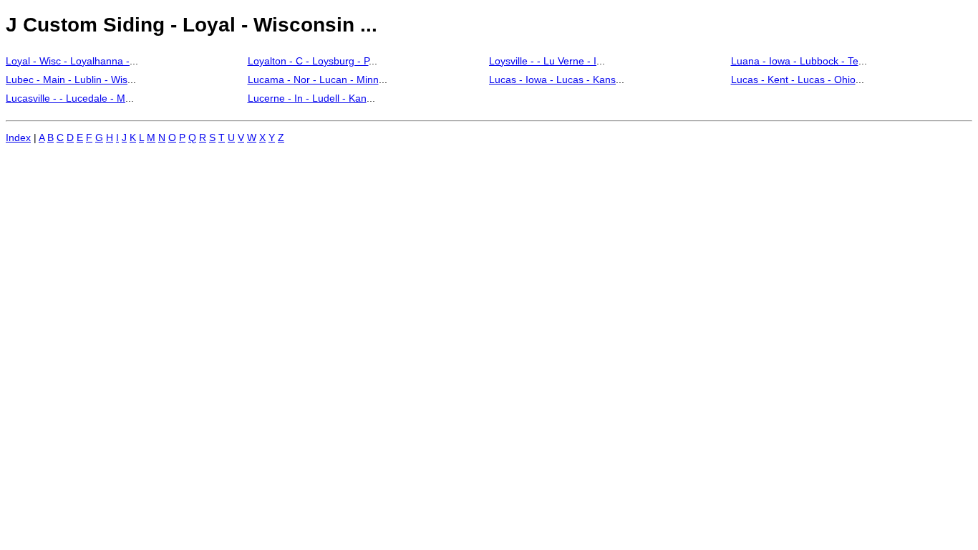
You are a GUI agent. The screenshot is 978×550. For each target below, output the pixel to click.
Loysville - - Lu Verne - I (542, 61)
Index (18, 137)
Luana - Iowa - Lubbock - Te (794, 61)
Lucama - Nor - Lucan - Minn (313, 79)
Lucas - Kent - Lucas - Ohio (793, 79)
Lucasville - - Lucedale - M (65, 98)
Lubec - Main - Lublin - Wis (66, 79)
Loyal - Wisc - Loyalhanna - (68, 61)
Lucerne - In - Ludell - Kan (307, 98)
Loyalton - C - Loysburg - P (308, 61)
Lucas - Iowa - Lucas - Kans (552, 79)
